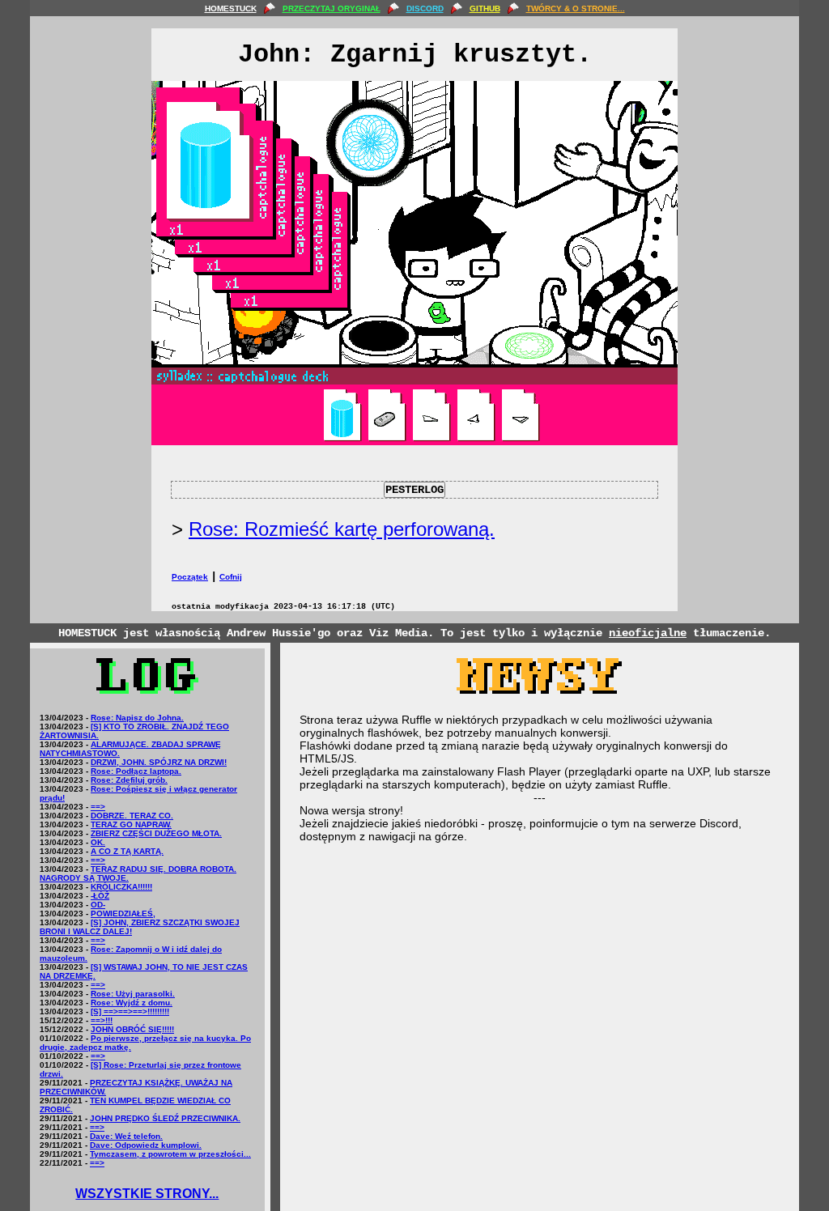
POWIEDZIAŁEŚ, (123, 913)
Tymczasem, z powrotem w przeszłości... (170, 1153)
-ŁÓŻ (100, 895)
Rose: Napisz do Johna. (137, 717)
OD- (98, 904)
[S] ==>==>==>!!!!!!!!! (130, 1011)
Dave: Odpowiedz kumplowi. (146, 1145)
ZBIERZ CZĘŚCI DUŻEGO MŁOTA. (156, 833)
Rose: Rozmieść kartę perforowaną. (342, 529)
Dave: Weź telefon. (126, 1136)
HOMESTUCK (231, 8)
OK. (98, 842)
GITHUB (485, 8)
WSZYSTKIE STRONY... (147, 1193)
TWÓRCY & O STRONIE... (575, 8)
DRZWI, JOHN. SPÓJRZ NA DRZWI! (159, 762)
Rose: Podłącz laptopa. (136, 771)
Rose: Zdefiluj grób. (129, 779)
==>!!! (102, 1020)
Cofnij (230, 576)
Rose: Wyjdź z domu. (131, 1002)
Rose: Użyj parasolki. (133, 993)
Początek (190, 576)
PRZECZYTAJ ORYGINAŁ (331, 8)
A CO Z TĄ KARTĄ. (127, 851)
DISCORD (425, 8)
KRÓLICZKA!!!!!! (121, 886)
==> (98, 806)
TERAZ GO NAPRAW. (131, 824)
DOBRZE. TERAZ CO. (132, 815)
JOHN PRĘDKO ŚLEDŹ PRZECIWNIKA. (165, 1118)
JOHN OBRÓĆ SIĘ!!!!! (132, 1029)
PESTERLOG (414, 489)
